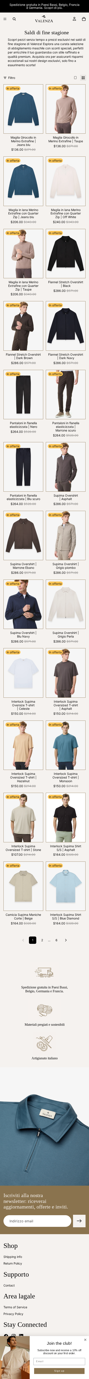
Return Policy (12, 1263)
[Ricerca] (14, 19)
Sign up (59, 1371)
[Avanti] (66, 940)
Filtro (11, 78)
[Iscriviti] (79, 1221)
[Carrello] (84, 19)
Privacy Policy (13, 1314)
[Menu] (5, 19)
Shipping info (12, 1257)
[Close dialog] (85, 1340)
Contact (9, 1285)
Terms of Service (15, 1307)
